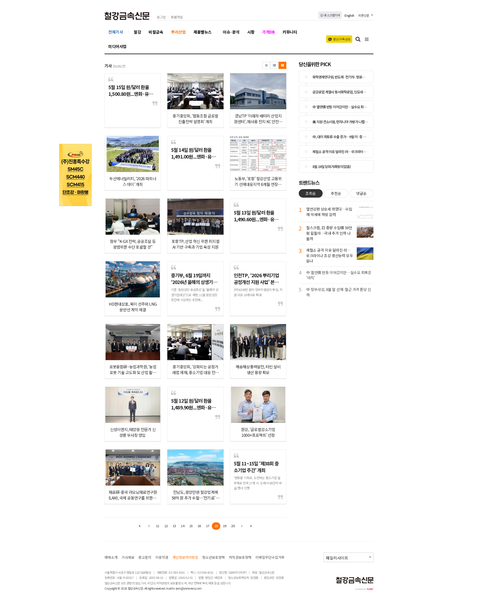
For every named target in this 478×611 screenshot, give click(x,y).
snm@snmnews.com (189, 588)
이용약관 (161, 557)
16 (199, 525)
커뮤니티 (290, 32)
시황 (250, 32)
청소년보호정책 (213, 557)
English (349, 15)
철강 (137, 32)
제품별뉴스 (202, 32)
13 (174, 525)
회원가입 (177, 17)
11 (157, 525)
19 (224, 525)
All (145, 588)
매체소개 (111, 557)
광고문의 (144, 557)
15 (190, 525)
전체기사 (115, 32)
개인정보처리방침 (185, 557)
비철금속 (156, 32)
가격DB (268, 32)
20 (232, 525)
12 (166, 525)
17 (207, 525)
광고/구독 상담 (341, 39)
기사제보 (127, 557)
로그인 (161, 17)
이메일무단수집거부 (270, 557)
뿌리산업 (178, 32)
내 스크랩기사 (331, 15)
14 (182, 525)
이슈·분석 (231, 32)
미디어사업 (117, 46)
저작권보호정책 (240, 557)
